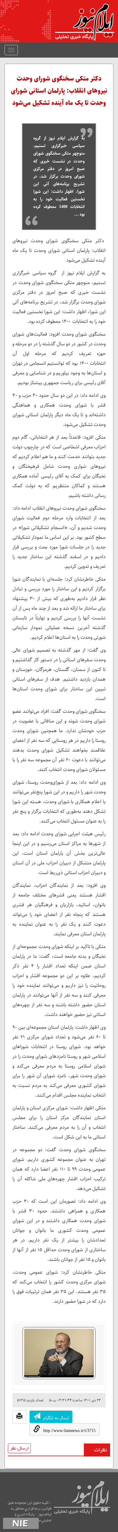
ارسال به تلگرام (56, 1418)
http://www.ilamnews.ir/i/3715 (69, 1430)
